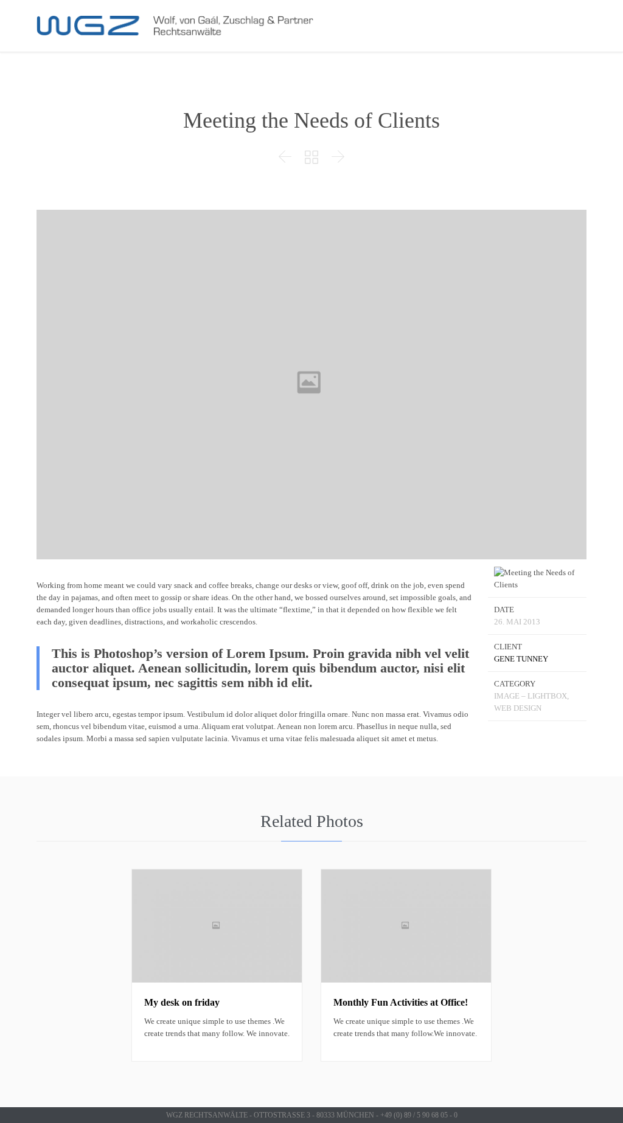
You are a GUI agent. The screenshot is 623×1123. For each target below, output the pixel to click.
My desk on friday (182, 1002)
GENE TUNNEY (521, 658)
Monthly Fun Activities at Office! (400, 1002)
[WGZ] (177, 26)
